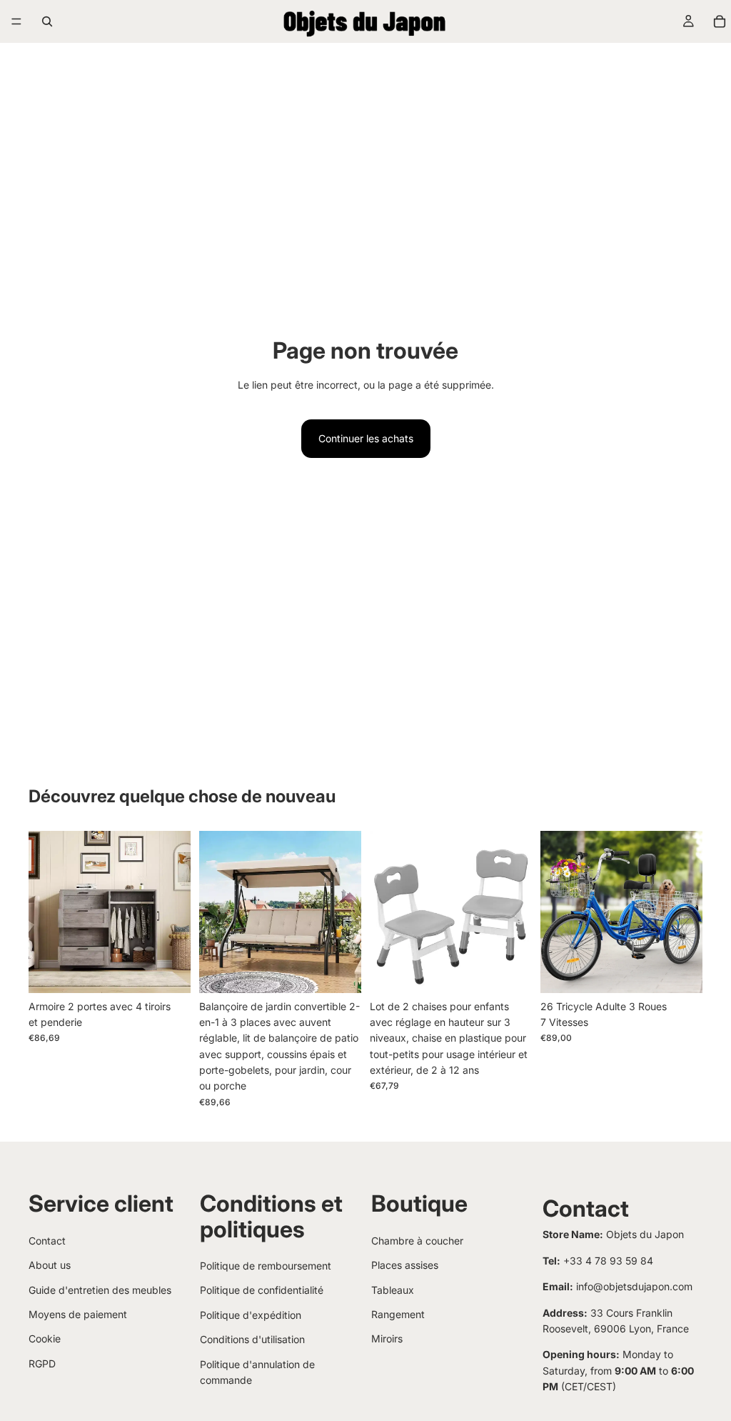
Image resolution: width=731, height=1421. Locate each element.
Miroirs (387, 1338)
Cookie (45, 1338)
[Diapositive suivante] (175, 911)
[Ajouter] (339, 971)
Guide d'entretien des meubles (100, 1290)
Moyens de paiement (78, 1314)
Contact (47, 1241)
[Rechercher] (47, 21)
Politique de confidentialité (261, 1290)
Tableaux (392, 1290)
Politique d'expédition (250, 1315)
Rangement (398, 1314)
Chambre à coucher (417, 1241)
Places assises (404, 1265)
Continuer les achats (365, 438)
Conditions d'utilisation (252, 1339)
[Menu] (16, 21)
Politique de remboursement (265, 1266)
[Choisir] (168, 971)
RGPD (42, 1363)
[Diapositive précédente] (44, 911)
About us (50, 1265)
